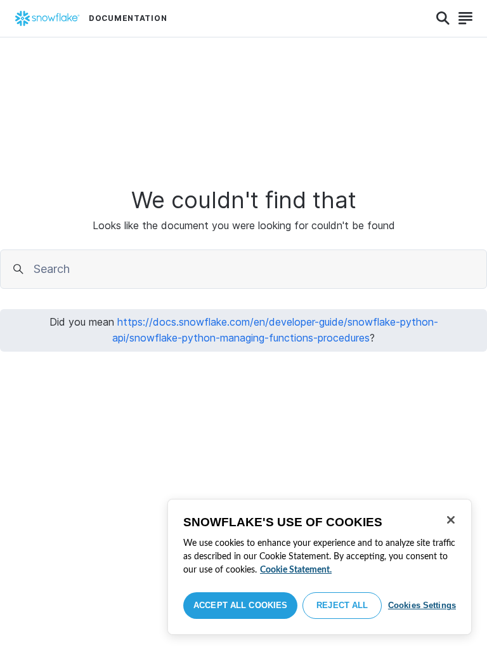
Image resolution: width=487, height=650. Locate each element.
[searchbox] (256, 269)
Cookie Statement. (296, 570)
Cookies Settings (422, 605)
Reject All (342, 605)
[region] (319, 567)
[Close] (451, 520)
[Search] (443, 18)
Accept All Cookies (240, 605)
